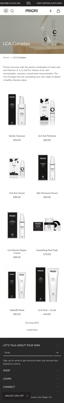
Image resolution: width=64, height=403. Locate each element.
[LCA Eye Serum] (17, 168)
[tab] (5, 129)
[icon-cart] (57, 11)
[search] (12, 11)
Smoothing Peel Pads (47, 250)
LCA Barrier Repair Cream (17, 252)
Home (6, 57)
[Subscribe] (57, 353)
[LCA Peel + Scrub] (47, 285)
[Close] (27, 396)
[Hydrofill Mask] (17, 285)
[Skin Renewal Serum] (47, 168)
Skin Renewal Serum (47, 193)
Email (7, 352)
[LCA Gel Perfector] (47, 110)
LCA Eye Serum (17, 193)
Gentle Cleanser (17, 135)
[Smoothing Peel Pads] (47, 225)
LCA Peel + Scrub (47, 310)
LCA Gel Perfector (47, 135)
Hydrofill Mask (17, 310)
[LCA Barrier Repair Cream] (17, 225)
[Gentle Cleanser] (17, 110)
